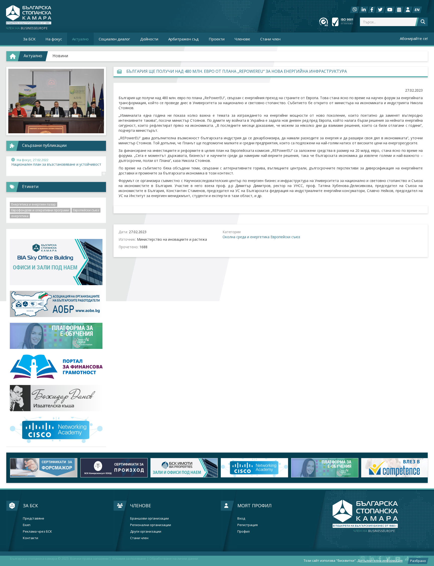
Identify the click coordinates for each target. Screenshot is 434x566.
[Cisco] (252, 467)
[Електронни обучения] (56, 336)
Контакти (30, 538)
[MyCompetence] (392, 467)
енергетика (19, 216)
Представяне (33, 518)
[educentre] (56, 430)
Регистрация (247, 525)
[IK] (56, 398)
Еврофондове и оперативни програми (40, 210)
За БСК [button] (29, 38)
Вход (241, 518)
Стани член (270, 38)
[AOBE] (56, 304)
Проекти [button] (217, 38)
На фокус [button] (53, 38)
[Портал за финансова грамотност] (56, 366)
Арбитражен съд (183, 38)
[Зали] (399, 10)
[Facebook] (372, 10)
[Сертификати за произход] (111, 467)
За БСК (30, 505)
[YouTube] (390, 10)
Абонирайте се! (414, 38)
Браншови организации (149, 518)
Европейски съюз (285, 236)
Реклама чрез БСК (37, 531)
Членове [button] (242, 38)
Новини (60, 55)
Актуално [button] (80, 38)
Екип (26, 525)
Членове (140, 505)
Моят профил (254, 505)
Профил (243, 531)
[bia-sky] (56, 262)
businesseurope (374, 531)
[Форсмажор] (41, 467)
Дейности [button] (149, 38)
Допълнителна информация (380, 560)
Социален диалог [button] (114, 38)
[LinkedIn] (363, 10)
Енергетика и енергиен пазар (33, 204)
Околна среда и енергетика (246, 236)
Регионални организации (150, 525)
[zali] (181, 467)
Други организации (145, 531)
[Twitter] (380, 10)
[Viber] (354, 10)
